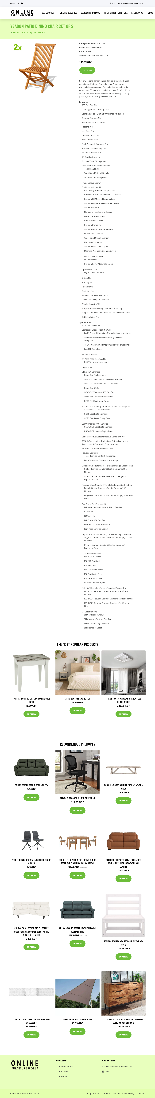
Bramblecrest (67, 1066)
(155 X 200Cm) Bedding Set (77, 698)
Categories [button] (48, 13)
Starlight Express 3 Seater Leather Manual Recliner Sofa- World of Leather (123, 863)
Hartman (65, 1071)
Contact (96, 1093)
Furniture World (68, 13)
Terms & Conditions (111, 1093)
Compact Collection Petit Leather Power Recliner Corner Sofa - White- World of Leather (31, 931)
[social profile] (22, 3)
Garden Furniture (90, 13)
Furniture (95, 43)
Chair (103, 43)
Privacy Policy (128, 1093)
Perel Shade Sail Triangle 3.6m (77, 1019)
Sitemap (140, 1093)
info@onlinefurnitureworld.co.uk (130, 3)
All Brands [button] (137, 13)
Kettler (64, 1076)
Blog (89, 1093)
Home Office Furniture (116, 13)
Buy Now (87, 70)
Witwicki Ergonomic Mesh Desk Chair (77, 798)
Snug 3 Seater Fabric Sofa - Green (31, 785)
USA (114, 3)
